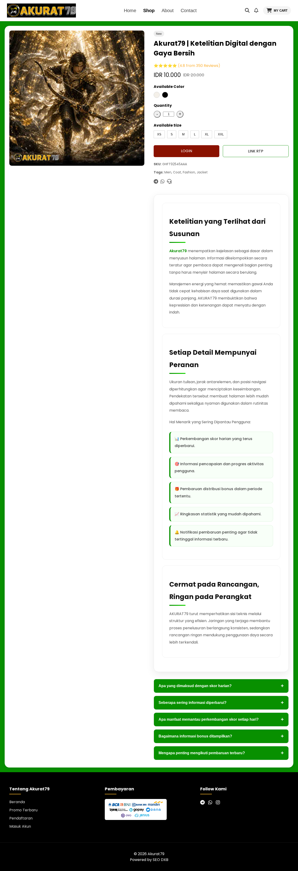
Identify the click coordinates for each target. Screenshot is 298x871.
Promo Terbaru (23, 810)
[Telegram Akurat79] (202, 802)
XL (207, 134)
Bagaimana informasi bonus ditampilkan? (221, 736)
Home (130, 10)
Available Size (167, 125)
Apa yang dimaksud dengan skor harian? (221, 686)
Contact (189, 10)
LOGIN (186, 151)
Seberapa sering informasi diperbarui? (221, 703)
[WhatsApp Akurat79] (210, 802)
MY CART (281, 10)
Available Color (169, 86)
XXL (221, 134)
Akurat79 (178, 251)
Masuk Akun (20, 826)
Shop (149, 10)
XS (159, 134)
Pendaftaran (21, 818)
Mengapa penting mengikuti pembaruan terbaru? (221, 753)
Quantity (163, 105)
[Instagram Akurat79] (218, 802)
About (168, 10)
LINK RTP (255, 151)
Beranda (17, 802)
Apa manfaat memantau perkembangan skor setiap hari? (221, 719)
